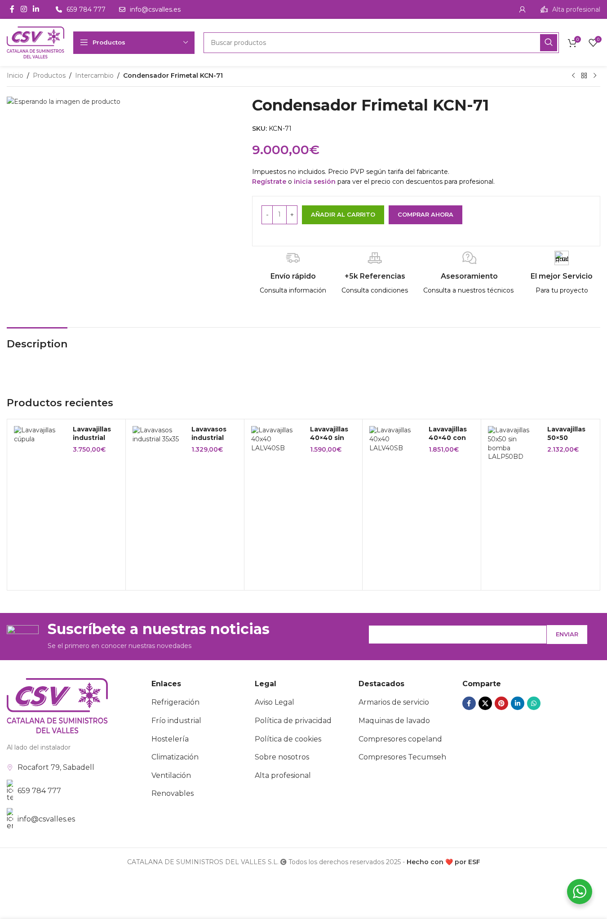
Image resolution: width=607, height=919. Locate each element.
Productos (49, 75)
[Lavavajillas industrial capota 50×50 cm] (40, 435)
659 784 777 (39, 790)
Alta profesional (283, 775)
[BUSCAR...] (548, 42)
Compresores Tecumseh (402, 757)
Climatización (175, 757)
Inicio (15, 75)
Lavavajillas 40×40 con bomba (448, 438)
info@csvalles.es (46, 819)
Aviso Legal (274, 702)
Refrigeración (175, 702)
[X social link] (485, 703)
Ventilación (171, 775)
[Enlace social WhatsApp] (534, 703)
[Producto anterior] (573, 76)
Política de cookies (288, 739)
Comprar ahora (425, 214)
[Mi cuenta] (522, 9)
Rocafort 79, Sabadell (56, 767)
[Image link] (57, 705)
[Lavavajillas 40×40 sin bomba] (277, 439)
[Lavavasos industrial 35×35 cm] (159, 435)
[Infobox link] (570, 9)
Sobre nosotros (282, 757)
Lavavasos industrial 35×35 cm (208, 438)
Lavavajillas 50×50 (566, 433)
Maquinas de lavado (394, 720)
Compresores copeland (400, 739)
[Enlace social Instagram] (24, 9)
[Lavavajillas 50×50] (514, 443)
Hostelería (170, 739)
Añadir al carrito (343, 214)
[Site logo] (35, 42)
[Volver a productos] (584, 76)
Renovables (172, 793)
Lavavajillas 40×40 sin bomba (329, 438)
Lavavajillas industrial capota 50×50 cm (92, 442)
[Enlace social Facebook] (12, 9)
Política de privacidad (293, 720)
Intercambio (94, 75)
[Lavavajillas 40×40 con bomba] (395, 439)
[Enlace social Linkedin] (36, 9)
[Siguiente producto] (594, 76)
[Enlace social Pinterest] (501, 703)
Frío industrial (176, 720)
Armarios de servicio (394, 702)
